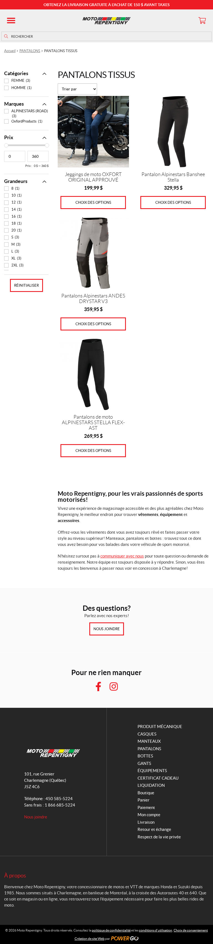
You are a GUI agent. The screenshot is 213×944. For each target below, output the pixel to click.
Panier (143, 800)
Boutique (146, 792)
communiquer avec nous (122, 556)
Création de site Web (90, 938)
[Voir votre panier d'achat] (202, 20)
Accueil (10, 51)
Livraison (146, 822)
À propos (15, 875)
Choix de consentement (191, 930)
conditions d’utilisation (155, 930)
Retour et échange (154, 829)
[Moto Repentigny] (106, 20)
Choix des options (93, 202)
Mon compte (149, 814)
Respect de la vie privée (159, 836)
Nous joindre (106, 629)
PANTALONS (29, 51)
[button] (11, 20)
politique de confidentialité (111, 930)
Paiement (146, 807)
